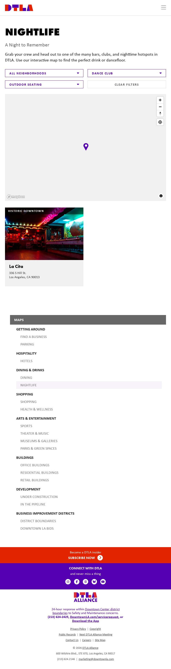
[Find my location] (160, 122)
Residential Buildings (39, 472)
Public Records (67, 634)
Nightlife (28, 385)
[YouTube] (103, 581)
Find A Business (33, 336)
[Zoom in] (160, 100)
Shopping (28, 401)
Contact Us (72, 640)
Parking (27, 344)
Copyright (95, 629)
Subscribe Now (82, 558)
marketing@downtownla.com (96, 659)
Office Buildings (34, 465)
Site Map (100, 640)
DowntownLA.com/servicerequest (94, 616)
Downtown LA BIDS (37, 528)
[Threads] (85, 581)
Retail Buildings (34, 480)
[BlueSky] (94, 581)
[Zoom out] (160, 106)
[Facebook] (76, 581)
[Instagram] (68, 581)
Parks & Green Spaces (38, 448)
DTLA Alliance (90, 648)
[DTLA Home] (19, 7)
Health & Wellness (36, 409)
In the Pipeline (32, 504)
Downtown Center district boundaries (86, 611)
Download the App (85, 620)
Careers (86, 640)
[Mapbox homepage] (16, 196)
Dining (26, 377)
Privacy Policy (78, 629)
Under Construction (39, 496)
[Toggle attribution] (160, 195)
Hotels (26, 360)
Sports (26, 425)
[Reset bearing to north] (160, 113)
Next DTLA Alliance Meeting (95, 634)
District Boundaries (38, 520)
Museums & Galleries (38, 440)
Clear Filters (127, 84)
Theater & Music (34, 433)
